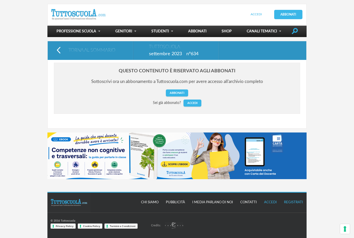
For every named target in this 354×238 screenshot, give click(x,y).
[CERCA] (294, 32)
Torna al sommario (91, 50)
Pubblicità (175, 202)
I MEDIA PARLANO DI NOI (212, 202)
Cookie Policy (91, 226)
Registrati (293, 202)
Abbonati (288, 14)
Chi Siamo (150, 202)
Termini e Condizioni (123, 226)
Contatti (248, 202)
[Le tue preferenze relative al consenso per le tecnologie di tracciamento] (345, 229)
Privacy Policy (65, 226)
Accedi (256, 14)
